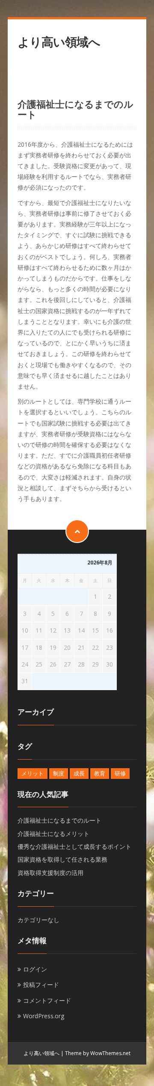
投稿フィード (41, 984)
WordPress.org (43, 1016)
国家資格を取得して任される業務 (62, 859)
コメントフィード (47, 1000)
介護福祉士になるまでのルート (59, 820)
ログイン (35, 969)
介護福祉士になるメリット (53, 834)
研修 (120, 773)
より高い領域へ (59, 41)
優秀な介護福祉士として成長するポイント (74, 846)
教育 (99, 773)
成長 (79, 773)
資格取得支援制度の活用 (50, 873)
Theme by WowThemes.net (97, 1053)
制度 (58, 773)
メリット (32, 773)
